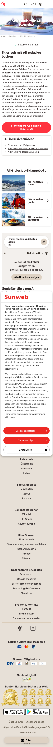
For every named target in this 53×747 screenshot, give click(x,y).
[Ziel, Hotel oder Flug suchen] (26, 4)
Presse (26, 553)
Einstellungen (25, 449)
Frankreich (27, 468)
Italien (26, 473)
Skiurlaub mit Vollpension (22, 145)
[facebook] (20, 630)
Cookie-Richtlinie (26, 578)
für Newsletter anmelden (26, 618)
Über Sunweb (26, 539)
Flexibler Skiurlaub (28, 44)
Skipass (32, 89)
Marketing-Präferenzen (26, 588)
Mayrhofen (26, 488)
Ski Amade (26, 518)
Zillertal (26, 514)
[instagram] (33, 630)
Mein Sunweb (26, 613)
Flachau (26, 498)
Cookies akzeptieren (25, 431)
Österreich (26, 463)
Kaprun (26, 493)
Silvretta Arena (26, 523)
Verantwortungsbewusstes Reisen (26, 544)
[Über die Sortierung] (46, 253)
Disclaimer (26, 593)
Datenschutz (26, 574)
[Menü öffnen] (48, 4)
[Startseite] (3, 4)
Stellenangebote (26, 548)
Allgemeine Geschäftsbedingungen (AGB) (26, 727)
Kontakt (26, 608)
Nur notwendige (25, 440)
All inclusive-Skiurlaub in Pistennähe (28, 148)
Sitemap (26, 558)
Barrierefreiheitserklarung (26, 583)
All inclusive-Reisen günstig (23, 151)
